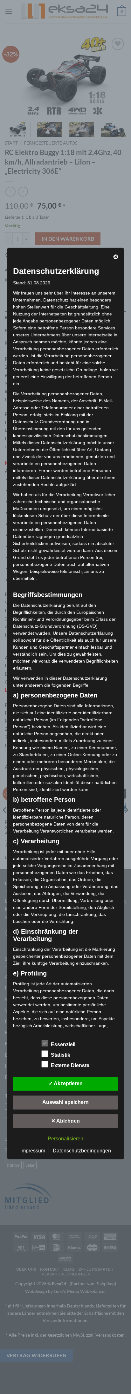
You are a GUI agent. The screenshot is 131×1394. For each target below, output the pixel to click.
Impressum (32, 1150)
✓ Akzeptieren (66, 1083)
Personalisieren (65, 1138)
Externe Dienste (70, 1065)
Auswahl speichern (65, 1102)
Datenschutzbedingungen (82, 1150)
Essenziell (63, 1044)
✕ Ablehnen (65, 1120)
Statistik (60, 1054)
